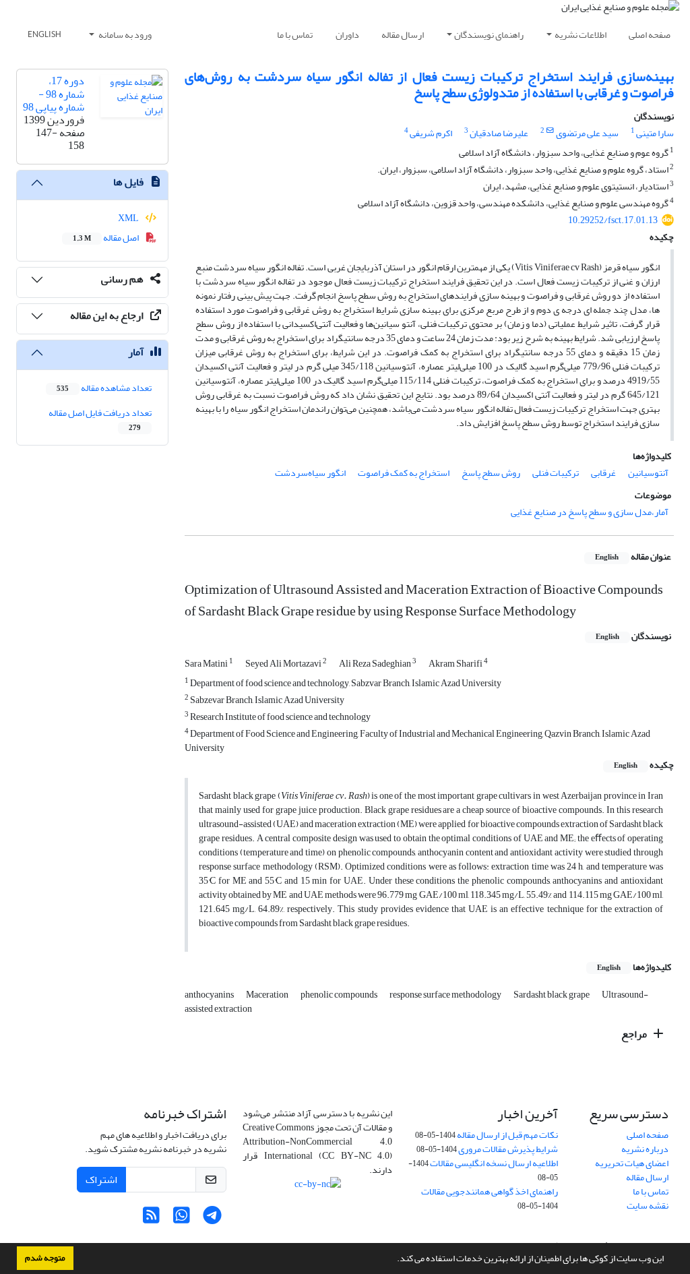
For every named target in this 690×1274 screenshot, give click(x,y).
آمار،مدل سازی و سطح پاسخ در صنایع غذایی (589, 512)
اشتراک (101, 1180)
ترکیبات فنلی (555, 473)
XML (129, 218)
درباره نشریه (644, 1149)
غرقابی (603, 473)
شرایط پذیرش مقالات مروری (508, 1149)
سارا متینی (655, 133)
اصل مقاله (106, 238)
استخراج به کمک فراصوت (403, 473)
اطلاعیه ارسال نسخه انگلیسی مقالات (494, 1163)
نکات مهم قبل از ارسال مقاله (507, 1135)
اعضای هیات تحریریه (631, 1163)
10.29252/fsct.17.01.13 (613, 220)
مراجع (635, 1034)
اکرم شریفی (431, 133)
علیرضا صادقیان (499, 133)
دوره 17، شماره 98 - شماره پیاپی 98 (53, 94)
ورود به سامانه (124, 35)
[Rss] (151, 1219)
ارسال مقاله (402, 35)
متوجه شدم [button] (45, 1258)
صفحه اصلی (649, 35)
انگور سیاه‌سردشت (310, 473)
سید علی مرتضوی (587, 133)
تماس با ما (295, 35)
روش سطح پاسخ (491, 473)
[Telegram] (211, 1219)
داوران (347, 35)
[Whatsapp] (181, 1219)
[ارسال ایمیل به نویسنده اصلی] (550, 131)
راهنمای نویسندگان (489, 35)
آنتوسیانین (648, 473)
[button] (393, 1260)
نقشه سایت (647, 1205)
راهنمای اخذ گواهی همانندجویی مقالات (489, 1191)
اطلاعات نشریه (580, 35)
